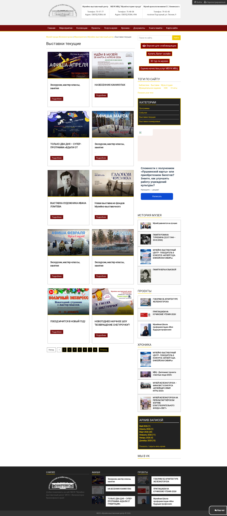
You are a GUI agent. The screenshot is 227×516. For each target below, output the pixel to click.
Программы (144, 108)
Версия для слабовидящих (161, 45)
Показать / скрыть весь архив (152, 446)
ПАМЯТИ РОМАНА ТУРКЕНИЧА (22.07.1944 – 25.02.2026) (164, 237)
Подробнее (57, 99)
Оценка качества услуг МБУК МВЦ (159, 68)
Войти (199, 2)
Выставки (155, 85)
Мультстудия (166, 85)
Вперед (103, 350)
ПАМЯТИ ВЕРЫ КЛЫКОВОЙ (164, 270)
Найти (176, 38)
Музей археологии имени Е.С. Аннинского (162, 7)
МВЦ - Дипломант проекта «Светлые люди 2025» (164, 373)
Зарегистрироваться (216, 2)
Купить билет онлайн (159, 53)
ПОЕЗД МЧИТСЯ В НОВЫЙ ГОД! (67, 321)
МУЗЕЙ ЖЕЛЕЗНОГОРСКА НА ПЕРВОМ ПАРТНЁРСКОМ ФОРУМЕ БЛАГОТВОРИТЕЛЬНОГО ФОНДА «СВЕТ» (165, 403)
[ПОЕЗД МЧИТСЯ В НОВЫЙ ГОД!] (68, 314)
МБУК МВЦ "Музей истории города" (125, 7)
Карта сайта (171, 28)
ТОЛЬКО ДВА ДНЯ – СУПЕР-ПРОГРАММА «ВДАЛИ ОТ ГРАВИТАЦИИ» (120, 501)
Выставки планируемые (149, 121)
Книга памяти (155, 28)
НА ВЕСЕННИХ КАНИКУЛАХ (110, 84)
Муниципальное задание (150, 88)
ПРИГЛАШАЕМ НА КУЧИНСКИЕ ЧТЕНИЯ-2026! (164, 313)
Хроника (125, 28)
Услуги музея (110, 28)
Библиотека (144, 85)
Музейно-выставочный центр (95, 7)
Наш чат (221, 510)
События (143, 113)
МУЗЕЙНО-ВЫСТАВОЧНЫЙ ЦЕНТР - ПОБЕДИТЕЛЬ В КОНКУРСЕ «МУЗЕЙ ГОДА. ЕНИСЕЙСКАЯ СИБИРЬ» (164, 254)
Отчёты (174, 88)
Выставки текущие (147, 117)
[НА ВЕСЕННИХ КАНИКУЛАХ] (113, 68)
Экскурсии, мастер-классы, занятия (119, 480)
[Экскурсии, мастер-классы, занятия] (68, 65)
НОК (166, 88)
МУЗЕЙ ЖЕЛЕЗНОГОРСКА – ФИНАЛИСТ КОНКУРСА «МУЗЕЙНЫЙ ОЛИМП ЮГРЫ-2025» (165, 387)
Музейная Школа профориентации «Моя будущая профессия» (163, 327)
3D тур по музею (159, 61)
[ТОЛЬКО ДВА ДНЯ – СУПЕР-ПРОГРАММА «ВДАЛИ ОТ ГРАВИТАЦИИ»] (68, 132)
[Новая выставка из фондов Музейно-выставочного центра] (113, 185)
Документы (139, 28)
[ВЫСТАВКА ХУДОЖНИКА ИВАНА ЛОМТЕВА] (68, 195)
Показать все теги (145, 93)
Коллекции (81, 28)
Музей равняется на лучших (165, 223)
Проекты (95, 28)
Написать (157, 196)
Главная (51, 28)
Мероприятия (65, 28)
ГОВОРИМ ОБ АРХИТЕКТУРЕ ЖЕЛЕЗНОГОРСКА (165, 300)
